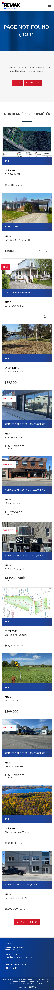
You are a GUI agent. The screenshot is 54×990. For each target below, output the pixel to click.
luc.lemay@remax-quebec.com (23, 957)
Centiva (32, 987)
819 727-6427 (15, 955)
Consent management (35, 983)
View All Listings (27, 922)
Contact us (32, 83)
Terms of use (21, 983)
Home (18, 83)
